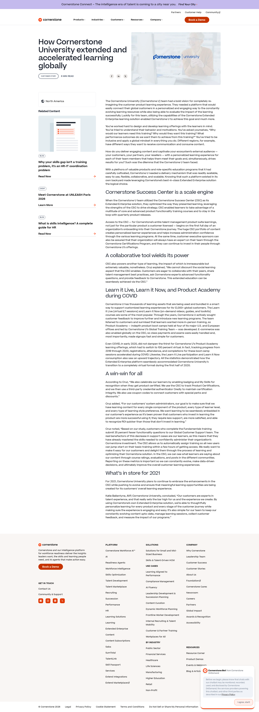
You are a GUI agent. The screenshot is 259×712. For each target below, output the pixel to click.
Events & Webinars (196, 665)
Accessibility (193, 622)
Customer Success (196, 562)
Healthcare (152, 660)
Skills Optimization (116, 574)
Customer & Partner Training (161, 630)
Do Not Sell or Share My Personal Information (173, 706)
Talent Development (117, 580)
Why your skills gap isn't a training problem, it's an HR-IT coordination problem (65, 117)
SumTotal (111, 652)
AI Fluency (151, 587)
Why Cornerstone (195, 550)
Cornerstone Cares (196, 586)
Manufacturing (154, 672)
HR (107, 610)
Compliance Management (160, 581)
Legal (68, 706)
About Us (191, 574)
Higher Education (155, 678)
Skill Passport (113, 664)
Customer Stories (195, 568)
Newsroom (192, 592)
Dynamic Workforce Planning (161, 609)
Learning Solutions (116, 616)
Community (212, 12)
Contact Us (44, 588)
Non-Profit (151, 690)
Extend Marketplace (117, 682)
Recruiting (111, 592)
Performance (113, 604)
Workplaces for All (156, 636)
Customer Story (48, 76)
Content (110, 634)
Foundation (192, 580)
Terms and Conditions (132, 706)
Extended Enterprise (117, 628)
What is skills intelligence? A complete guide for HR (65, 216)
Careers (190, 598)
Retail (149, 684)
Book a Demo (197, 20)
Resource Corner (195, 653)
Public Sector (153, 648)
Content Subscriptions (118, 640)
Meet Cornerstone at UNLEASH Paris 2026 (64, 186)
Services (110, 670)
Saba (108, 646)
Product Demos (194, 659)
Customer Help (193, 12)
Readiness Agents (115, 562)
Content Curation (155, 603)
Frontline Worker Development (162, 615)
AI (107, 556)
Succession (112, 598)
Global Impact (194, 610)
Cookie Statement (106, 706)
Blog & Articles (194, 671)
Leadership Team (195, 556)
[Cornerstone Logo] (49, 20)
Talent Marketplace (116, 586)
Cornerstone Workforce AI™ (120, 550)
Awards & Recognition (198, 616)
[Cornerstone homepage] (67, 544)
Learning (110, 622)
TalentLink (111, 658)
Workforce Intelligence (118, 568)
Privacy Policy (83, 706)
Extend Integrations (116, 676)
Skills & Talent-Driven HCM (160, 560)
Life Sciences (153, 666)
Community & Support (50, 594)
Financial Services (156, 654)
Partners (176, 12)
